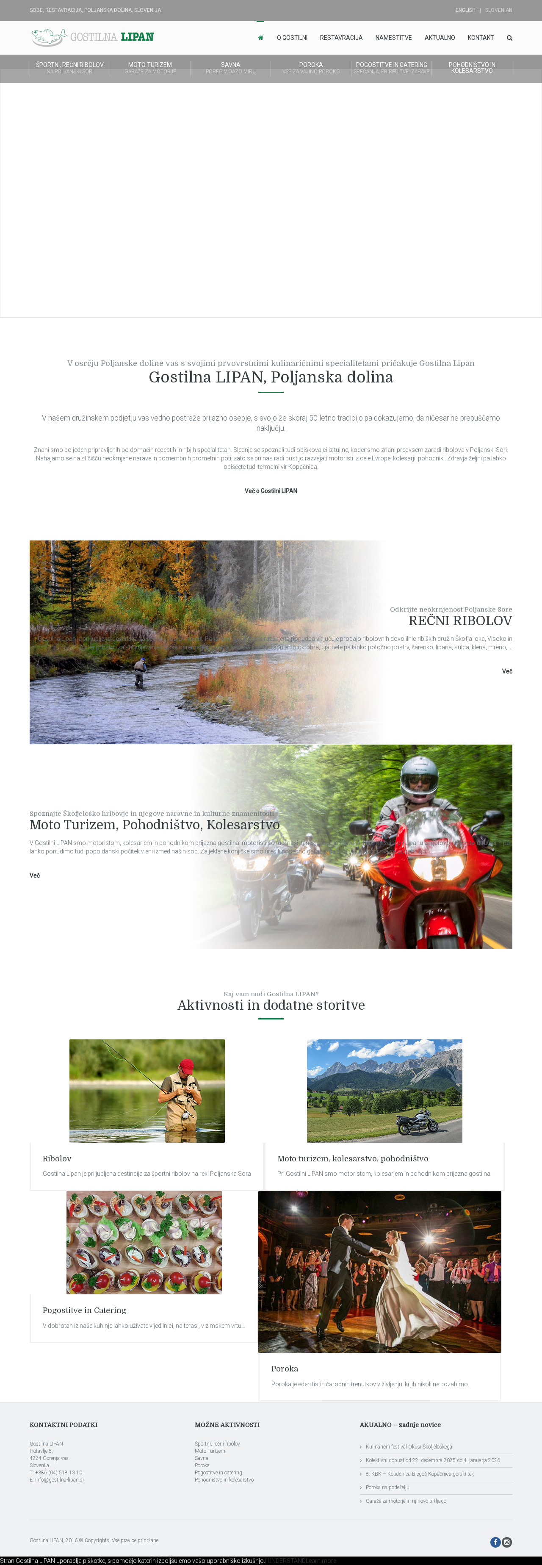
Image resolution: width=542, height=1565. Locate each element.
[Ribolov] (147, 1091)
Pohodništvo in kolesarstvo (472, 67)
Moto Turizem (150, 68)
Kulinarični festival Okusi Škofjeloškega (409, 1447)
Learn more (321, 1560)
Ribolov (57, 1159)
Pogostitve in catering (391, 68)
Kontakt (481, 37)
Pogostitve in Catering (84, 1310)
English (466, 10)
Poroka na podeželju (387, 1487)
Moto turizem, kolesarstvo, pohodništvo (353, 1159)
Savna (231, 68)
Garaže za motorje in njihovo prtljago (406, 1501)
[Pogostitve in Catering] (144, 1242)
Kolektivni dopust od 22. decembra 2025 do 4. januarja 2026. (433, 1460)
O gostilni (292, 37)
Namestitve (394, 37)
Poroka (311, 68)
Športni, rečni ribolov (70, 68)
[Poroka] (379, 1272)
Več (507, 671)
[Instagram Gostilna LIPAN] (507, 1543)
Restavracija (341, 37)
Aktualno (440, 37)
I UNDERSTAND (285, 1560)
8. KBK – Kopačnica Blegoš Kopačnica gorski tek (420, 1474)
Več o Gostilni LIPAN (271, 491)
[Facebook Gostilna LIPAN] (495, 1543)
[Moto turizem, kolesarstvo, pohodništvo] (384, 1091)
